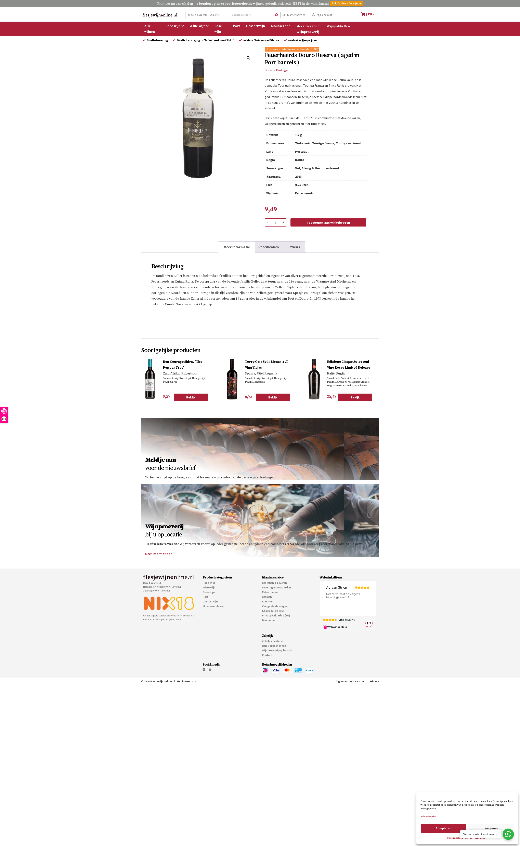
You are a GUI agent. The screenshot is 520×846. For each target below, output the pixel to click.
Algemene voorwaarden (350, 681)
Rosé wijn (218, 29)
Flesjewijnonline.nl (162, 681)
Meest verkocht (308, 26)
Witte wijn (197, 26)
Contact (267, 655)
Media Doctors (186, 681)
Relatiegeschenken (274, 645)
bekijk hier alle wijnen (346, 3)
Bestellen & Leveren (274, 583)
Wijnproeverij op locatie (277, 650)
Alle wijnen (149, 29)
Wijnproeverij (307, 32)
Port (236, 26)
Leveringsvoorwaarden (276, 587)
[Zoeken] (277, 15)
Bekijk (190, 397)
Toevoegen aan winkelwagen (328, 222)
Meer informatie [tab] (236, 247)
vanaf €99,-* (206, 40)
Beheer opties (428, 816)
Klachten (267, 601)
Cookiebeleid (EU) (273, 611)
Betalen (267, 597)
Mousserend (280, 26)
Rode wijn (173, 26)
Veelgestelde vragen (275, 606)
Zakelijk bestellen (273, 641)
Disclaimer (269, 620)
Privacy (374, 681)
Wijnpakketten (338, 26)
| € (369, 14)
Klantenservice (296, 15)
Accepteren (443, 828)
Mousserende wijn (214, 606)
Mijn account (324, 15)
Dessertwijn (255, 26)
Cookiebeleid (455, 838)
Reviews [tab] (293, 247)
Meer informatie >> (158, 554)
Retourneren (270, 592)
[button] (248, 58)
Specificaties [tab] (268, 247)
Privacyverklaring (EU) (276, 615)
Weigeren (491, 828)
